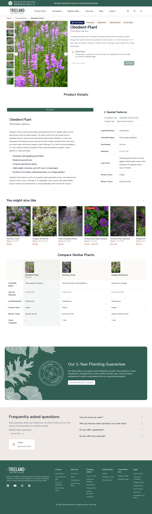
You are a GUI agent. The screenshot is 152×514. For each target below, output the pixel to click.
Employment (75, 480)
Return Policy (138, 489)
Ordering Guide (73, 11)
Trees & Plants (40, 11)
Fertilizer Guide (123, 476)
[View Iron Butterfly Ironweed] (122, 226)
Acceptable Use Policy (139, 496)
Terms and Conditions (137, 478)
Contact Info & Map (60, 478)
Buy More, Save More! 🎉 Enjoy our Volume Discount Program (76, 3)
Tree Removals (107, 480)
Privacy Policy (138, 474)
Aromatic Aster (68, 275)
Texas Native (78, 22)
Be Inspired (56, 11)
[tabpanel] (50, 152)
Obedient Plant (115, 22)
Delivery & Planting (90, 480)
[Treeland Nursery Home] (16, 470)
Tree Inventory (21, 18)
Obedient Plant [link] (37, 18)
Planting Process (108, 477)
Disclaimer (137, 492)
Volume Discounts (89, 492)
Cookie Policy (138, 486)
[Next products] (143, 200)
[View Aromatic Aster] (19, 226)
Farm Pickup (90, 485)
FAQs (73, 477)
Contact (112, 11)
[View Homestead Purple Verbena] (96, 226)
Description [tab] (50, 110)
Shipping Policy (138, 482)
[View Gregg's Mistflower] (44, 226)
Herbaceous (102, 22)
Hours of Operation (58, 483)
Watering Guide (123, 479)
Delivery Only (91, 488)
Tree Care (89, 11)
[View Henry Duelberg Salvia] (70, 226)
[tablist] (50, 110)
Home (9, 18)
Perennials (90, 22)
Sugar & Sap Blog (75, 484)
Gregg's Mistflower (119, 275)
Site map (93, 505)
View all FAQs (16, 434)
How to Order (91, 476)
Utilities (104, 474)
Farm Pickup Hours (59, 489)
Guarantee (90, 497)
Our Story (74, 474)
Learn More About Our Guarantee (81, 382)
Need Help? (59, 474)
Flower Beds (128, 22)
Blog (101, 11)
